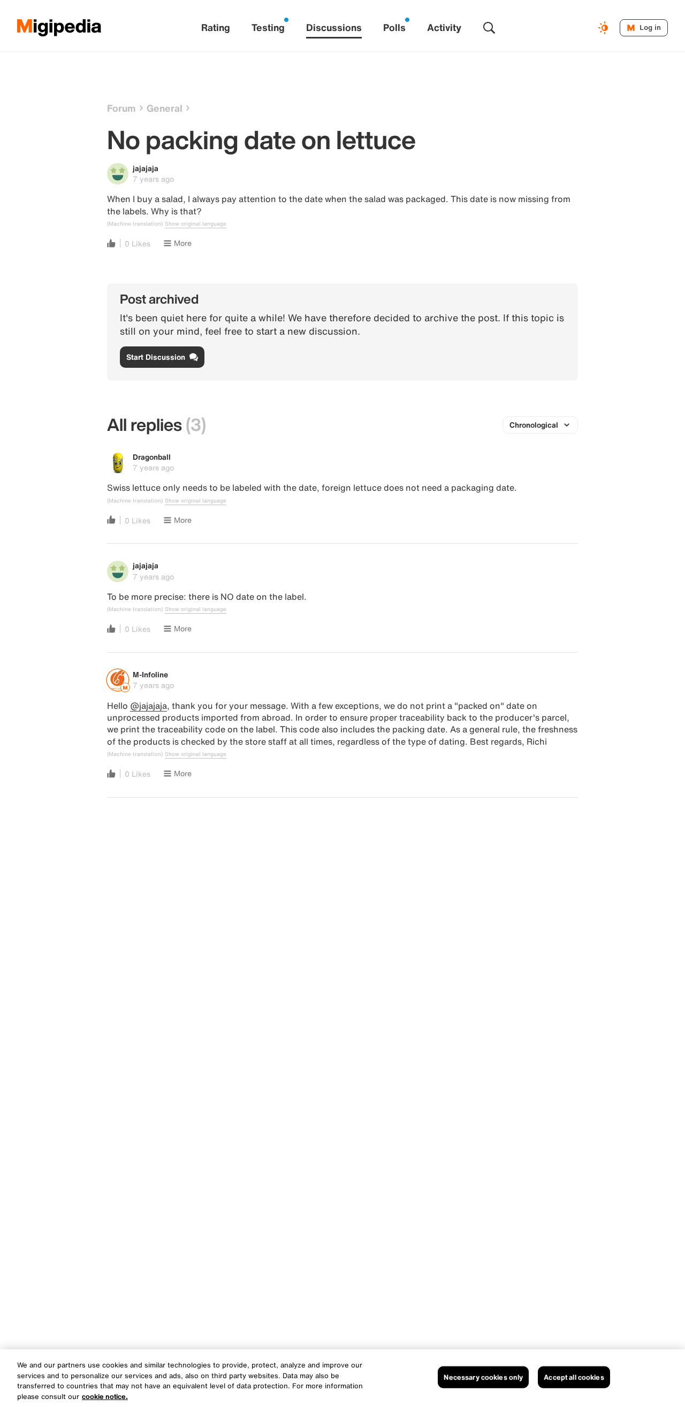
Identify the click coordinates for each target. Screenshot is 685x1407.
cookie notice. (105, 1396)
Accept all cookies (574, 1377)
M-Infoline (150, 674)
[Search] (489, 27)
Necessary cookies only (483, 1377)
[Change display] (604, 27)
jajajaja (145, 168)
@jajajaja (148, 705)
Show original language (195, 224)
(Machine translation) (135, 224)
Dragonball (152, 456)
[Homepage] (59, 27)
